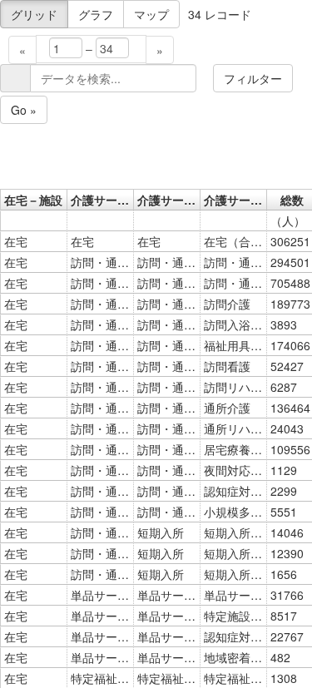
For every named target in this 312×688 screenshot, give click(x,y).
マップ (151, 14)
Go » (24, 109)
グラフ (95, 14)
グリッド (34, 14)
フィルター (253, 78)
